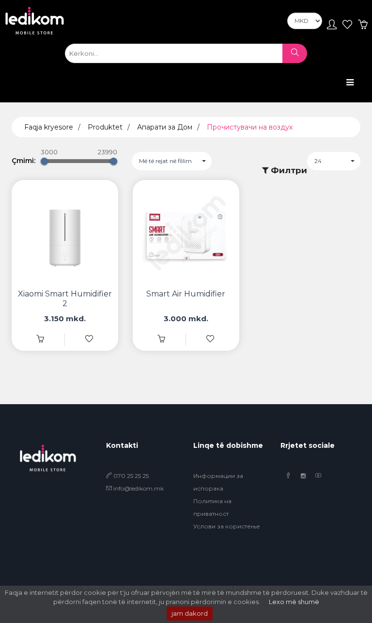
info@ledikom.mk (138, 488)
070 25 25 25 (130, 475)
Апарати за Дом (164, 127)
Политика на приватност (212, 507)
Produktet (105, 127)
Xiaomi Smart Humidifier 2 (65, 298)
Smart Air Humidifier (185, 293)
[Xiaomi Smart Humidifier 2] (40, 339)
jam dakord (189, 613)
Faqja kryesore (48, 127)
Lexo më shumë (294, 602)
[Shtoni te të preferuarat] (89, 339)
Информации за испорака (218, 482)
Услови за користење (226, 526)
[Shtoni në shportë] (161, 339)
